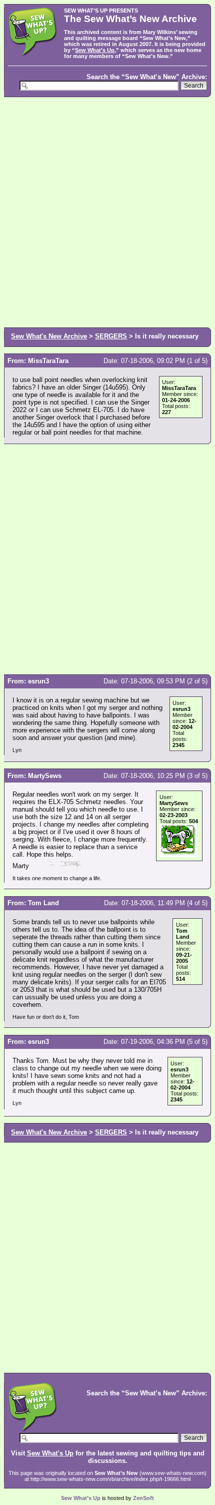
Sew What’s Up (94, 50)
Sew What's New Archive (49, 336)
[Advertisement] (107, 211)
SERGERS (111, 336)
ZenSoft (143, 1498)
